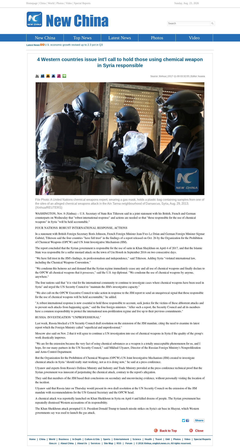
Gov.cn (52, 443)
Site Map (108, 443)
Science (137, 439)
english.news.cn (161, 443)
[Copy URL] (53, 76)
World (52, 439)
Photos (177, 439)
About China (67, 443)
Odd (167, 439)
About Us (82, 443)
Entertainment (121, 439)
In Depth (76, 439)
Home (32, 439)
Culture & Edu (92, 439)
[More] (64, 76)
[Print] (48, 76)
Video (187, 439)
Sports (106, 439)
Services (95, 443)
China (42, 439)
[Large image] (59, 76)
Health (148, 439)
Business (64, 439)
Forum (128, 443)
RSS (119, 443)
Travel (158, 439)
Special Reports (202, 439)
